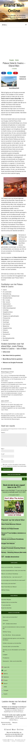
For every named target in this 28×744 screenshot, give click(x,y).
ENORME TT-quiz (14, 490)
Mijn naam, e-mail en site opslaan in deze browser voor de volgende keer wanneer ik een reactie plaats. (15, 465)
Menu (5, 25)
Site (2, 459)
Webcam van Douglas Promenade (13, 362)
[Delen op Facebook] (3, 73)
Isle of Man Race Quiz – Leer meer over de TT (11, 577)
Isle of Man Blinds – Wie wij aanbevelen (12, 635)
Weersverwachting (5, 722)
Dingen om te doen (7, 724)
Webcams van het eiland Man (6, 522)
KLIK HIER (22, 492)
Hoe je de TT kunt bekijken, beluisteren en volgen (13, 534)
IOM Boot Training (5, 590)
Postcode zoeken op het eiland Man (11, 646)
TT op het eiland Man (6, 605)
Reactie (3, 432)
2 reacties (14, 68)
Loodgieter (5, 654)
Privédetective (6, 658)
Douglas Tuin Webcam (8, 543)
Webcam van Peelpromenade (10, 529)
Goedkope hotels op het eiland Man (9, 602)
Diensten (2, 555)
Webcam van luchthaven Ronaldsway (12, 539)
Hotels (17, 60)
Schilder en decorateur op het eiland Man (12, 643)
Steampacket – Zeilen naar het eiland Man (12, 661)
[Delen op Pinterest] (15, 73)
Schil (14, 527)
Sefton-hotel (6, 352)
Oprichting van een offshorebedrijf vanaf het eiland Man (14, 650)
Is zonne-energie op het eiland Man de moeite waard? (13, 580)
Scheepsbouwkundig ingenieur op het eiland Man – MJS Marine (14, 639)
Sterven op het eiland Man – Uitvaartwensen (11, 567)
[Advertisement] (14, 42)
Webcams (14, 722)
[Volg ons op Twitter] (26, 25)
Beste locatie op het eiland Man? (8, 583)
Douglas (11, 60)
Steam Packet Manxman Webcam (11, 524)
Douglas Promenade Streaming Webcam (13, 548)
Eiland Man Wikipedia (6, 599)
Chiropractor (5, 620)
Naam (3, 448)
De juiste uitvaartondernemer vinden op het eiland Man (13, 570)
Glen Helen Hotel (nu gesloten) (12, 355)
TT (1, 531)
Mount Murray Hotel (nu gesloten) (12, 359)
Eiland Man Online (14, 7)
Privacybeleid (20, 741)
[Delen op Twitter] (9, 73)
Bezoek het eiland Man (6, 608)
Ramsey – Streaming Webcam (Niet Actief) (13, 552)
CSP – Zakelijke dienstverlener (10, 557)
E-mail (3, 454)
